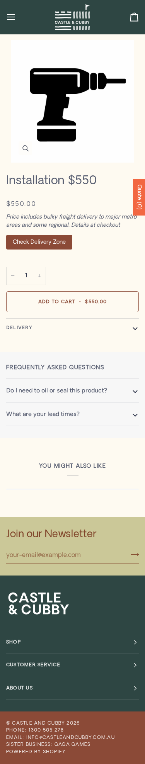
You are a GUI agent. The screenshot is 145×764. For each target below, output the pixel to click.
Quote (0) (139, 197)
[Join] (132, 554)
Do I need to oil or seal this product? (56, 390)
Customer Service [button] (33, 665)
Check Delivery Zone (39, 242)
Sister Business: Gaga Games (48, 744)
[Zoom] (72, 101)
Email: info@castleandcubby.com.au (60, 737)
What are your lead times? (43, 414)
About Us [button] (19, 688)
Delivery (19, 327)
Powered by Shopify (36, 752)
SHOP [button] (13, 642)
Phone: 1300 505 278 (35, 730)
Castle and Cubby (38, 723)
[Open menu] (17, 17)
